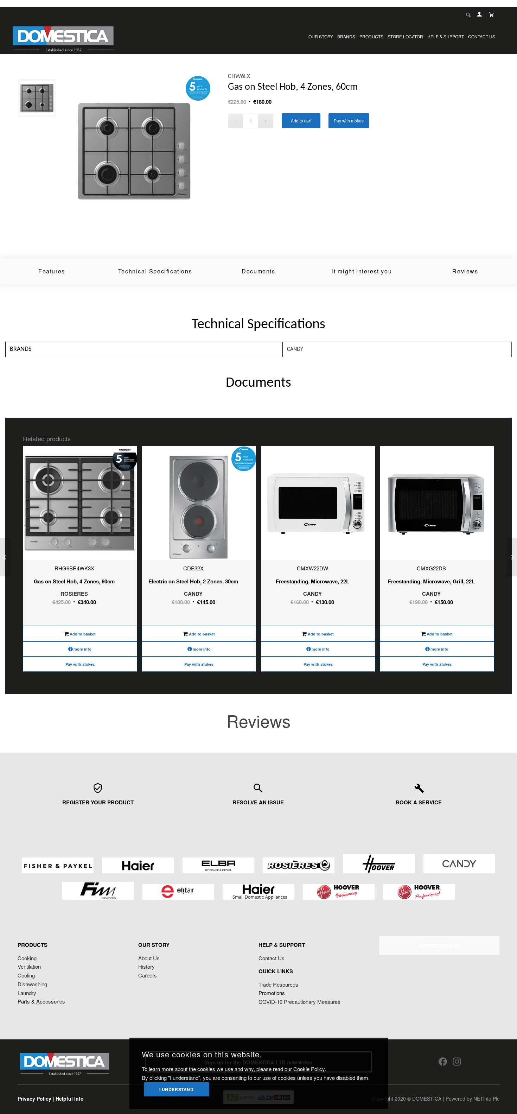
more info (82, 649)
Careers (147, 975)
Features (51, 271)
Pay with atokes (349, 121)
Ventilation (29, 966)
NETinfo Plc (486, 1098)
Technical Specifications (155, 271)
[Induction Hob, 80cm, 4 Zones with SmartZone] (511, 557)
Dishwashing (32, 984)
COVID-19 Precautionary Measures (299, 1001)
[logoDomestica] (63, 36)
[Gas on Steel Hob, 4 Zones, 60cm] (5, 557)
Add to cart (301, 121)
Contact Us (271, 958)
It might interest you (362, 271)
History (146, 966)
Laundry (27, 992)
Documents (258, 271)
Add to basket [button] (82, 634)
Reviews (465, 271)
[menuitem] (320, 36)
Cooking (27, 958)
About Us (149, 958)
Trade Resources (278, 984)
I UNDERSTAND (176, 1089)
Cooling (26, 975)
